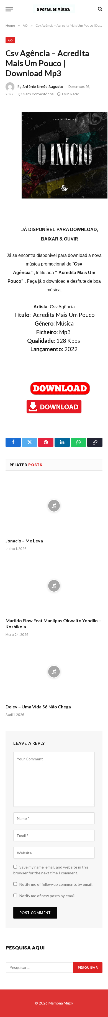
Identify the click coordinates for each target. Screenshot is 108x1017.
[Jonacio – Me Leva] (54, 505)
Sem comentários (38, 94)
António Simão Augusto (42, 86)
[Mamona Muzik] (54, 9)
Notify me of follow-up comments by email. (55, 884)
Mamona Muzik (60, 1003)
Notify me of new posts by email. (47, 895)
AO (10, 40)
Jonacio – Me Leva (24, 540)
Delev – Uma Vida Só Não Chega (38, 706)
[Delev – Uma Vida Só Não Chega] (54, 671)
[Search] (99, 9)
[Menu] (9, 9)
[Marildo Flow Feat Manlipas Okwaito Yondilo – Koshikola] (54, 586)
